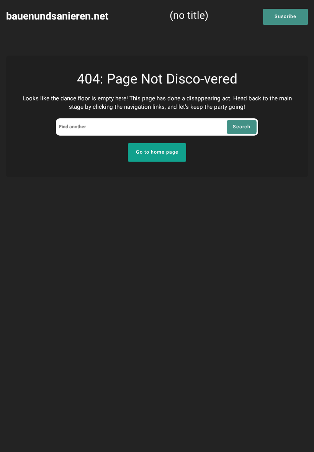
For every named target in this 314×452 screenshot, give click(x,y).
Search (241, 126)
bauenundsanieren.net (57, 16)
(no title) (189, 16)
